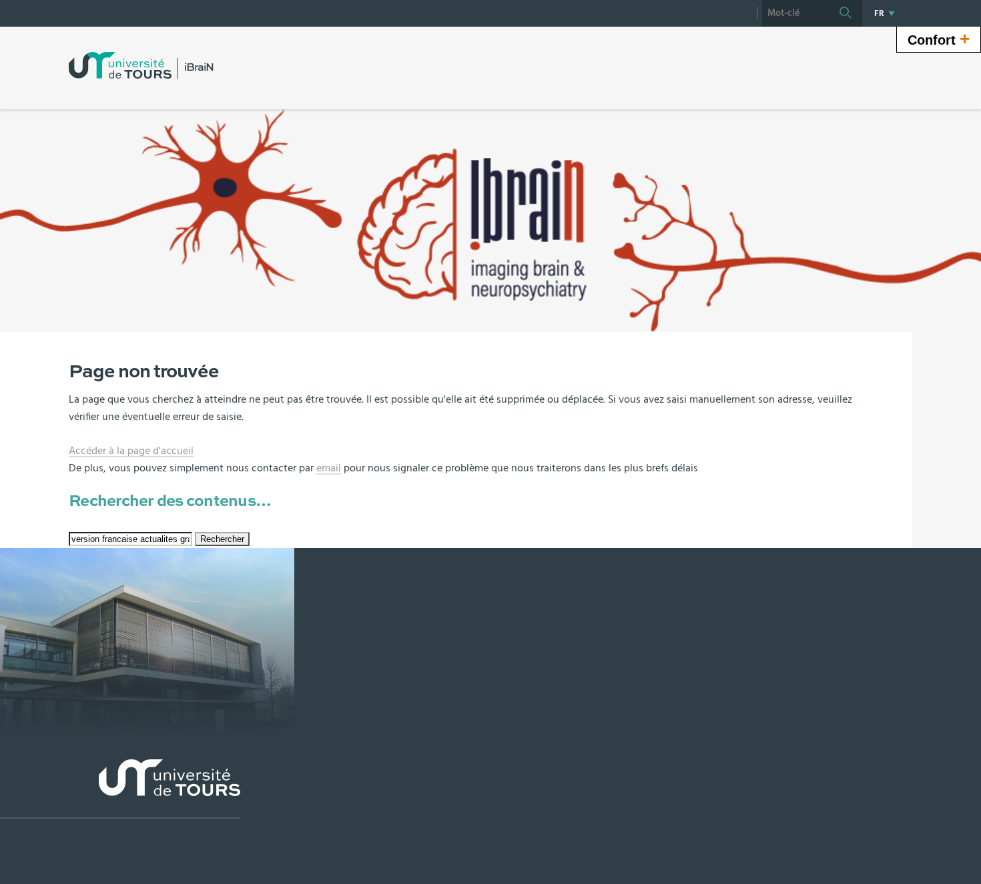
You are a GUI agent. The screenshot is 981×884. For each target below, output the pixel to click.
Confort (939, 39)
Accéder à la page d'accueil (131, 450)
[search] (795, 13)
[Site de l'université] (120, 789)
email (328, 468)
